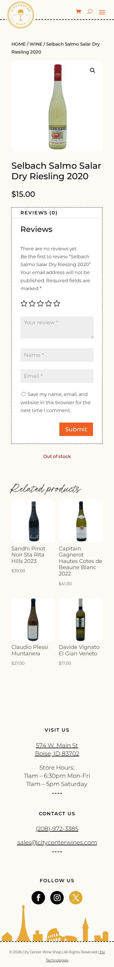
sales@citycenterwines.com (57, 842)
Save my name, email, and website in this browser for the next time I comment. (55, 402)
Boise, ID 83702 (57, 753)
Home (18, 44)
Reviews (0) (39, 213)
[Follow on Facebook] (38, 897)
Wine (36, 44)
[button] (92, 70)
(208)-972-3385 (57, 828)
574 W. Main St (57, 745)
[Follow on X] (75, 897)
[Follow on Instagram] (57, 897)
